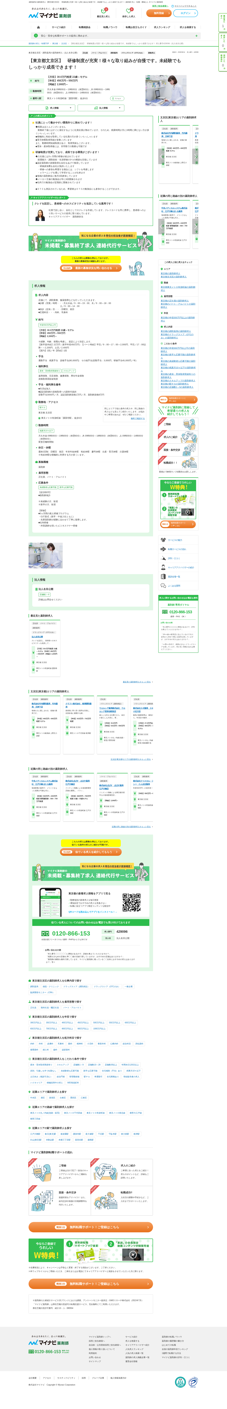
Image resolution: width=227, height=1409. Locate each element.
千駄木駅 (113, 1134)
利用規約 (93, 1353)
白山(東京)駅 (36, 1140)
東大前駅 (125, 1134)
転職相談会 (84, 27)
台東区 (63, 1098)
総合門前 (61, 1076)
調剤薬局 (34, 986)
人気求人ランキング (134, 1349)
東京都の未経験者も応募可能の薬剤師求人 (178, 363)
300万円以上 (36, 1022)
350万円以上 (51, 1022)
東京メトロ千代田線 (73, 1113)
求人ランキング (162, 27)
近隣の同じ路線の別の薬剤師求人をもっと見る (131, 827)
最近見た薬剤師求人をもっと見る (137, 682)
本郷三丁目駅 (65, 1140)
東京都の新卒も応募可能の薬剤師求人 (178, 356)
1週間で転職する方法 (171, 1353)
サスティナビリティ (66, 1378)
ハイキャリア (36, 1083)
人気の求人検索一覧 (134, 1353)
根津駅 (137, 1134)
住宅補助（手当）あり (112, 1071)
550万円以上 (114, 1022)
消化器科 (139, 1044)
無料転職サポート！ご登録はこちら (87, 1227)
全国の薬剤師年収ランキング (175, 1349)
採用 (84, 1378)
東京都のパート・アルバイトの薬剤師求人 (178, 305)
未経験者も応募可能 (48, 487)
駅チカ (42, 407)
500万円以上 (99, 1022)
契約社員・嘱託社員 (50, 1007)
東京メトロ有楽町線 (96, 1113)
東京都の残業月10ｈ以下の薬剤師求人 (178, 369)
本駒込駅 (50, 1140)
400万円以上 (67, 1022)
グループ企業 (98, 1378)
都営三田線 (35, 1119)
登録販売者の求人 (131, 1076)
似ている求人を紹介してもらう (87, 852)
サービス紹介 (59, 27)
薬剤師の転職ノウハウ (172, 1337)
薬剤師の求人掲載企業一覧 (137, 1357)
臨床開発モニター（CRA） (42, 992)
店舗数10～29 (94, 1065)
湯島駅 (91, 1140)
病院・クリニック (51, 986)
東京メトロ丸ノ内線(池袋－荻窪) (45, 1113)
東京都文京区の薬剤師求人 (174, 276)
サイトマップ (95, 1361)
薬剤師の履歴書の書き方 (173, 1341)
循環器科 (34, 1050)
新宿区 (52, 1098)
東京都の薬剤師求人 (170, 273)
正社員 (33, 1007)
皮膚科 (50, 1044)
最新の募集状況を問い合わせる (87, 268)
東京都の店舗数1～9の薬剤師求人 (177, 387)
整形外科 (102, 1044)
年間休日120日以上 (130, 1065)
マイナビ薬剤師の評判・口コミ (176, 1357)
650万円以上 (36, 1028)
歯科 (55, 1050)
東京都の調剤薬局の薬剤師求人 (176, 331)
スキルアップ (68, 371)
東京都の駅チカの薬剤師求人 (175, 384)
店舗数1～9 (44, 594)
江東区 (84, 1098)
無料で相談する (138, 418)
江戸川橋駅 (35, 1134)
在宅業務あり (113, 1076)
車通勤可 (98, 1076)
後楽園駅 (65, 1134)
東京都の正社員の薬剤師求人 (175, 300)
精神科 (80, 1044)
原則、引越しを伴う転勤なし (43, 1071)
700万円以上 (51, 1028)
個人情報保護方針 (118, 1378)
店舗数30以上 (111, 1065)
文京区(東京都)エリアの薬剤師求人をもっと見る (131, 759)
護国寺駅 (77, 1134)
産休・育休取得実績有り (50, 371)
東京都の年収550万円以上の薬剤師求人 (178, 319)
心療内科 (114, 1044)
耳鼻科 (61, 1044)
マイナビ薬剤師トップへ (100, 1337)
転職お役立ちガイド (136, 27)
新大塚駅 (90, 1134)
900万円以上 (83, 1028)
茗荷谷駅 (79, 1140)
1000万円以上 (99, 1028)
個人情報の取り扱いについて (102, 1349)
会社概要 (33, 1378)
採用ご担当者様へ (160, 6)
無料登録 (159, 13)
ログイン (186, 13)
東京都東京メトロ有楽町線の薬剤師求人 (178, 289)
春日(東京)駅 (50, 1134)
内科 (32, 1044)
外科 (41, 1044)
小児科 (90, 1044)
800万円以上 (67, 1028)
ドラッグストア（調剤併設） (76, 986)
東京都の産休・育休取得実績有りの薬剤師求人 (178, 376)
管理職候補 (74, 1076)
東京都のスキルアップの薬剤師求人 (178, 380)
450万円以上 (83, 1022)
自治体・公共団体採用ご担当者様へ (105, 1345)
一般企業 (129, 986)
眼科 (70, 1044)
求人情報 (54, 108)
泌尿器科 (66, 1050)
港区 (43, 1098)
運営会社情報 (131, 1361)
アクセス (117, 98)
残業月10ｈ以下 (46, 431)
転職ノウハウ (110, 27)
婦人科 (46, 1050)
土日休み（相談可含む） (41, 1076)
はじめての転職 (169, 1345)
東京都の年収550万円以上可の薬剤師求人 (178, 350)
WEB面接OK (73, 1083)
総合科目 (127, 1044)
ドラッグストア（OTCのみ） (107, 986)
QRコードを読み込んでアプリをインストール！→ (93, 912)
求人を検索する (188, 27)
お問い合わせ (95, 1357)
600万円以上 (130, 1022)
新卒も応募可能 (66, 487)
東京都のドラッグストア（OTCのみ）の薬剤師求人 (177, 336)
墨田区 (73, 1098)
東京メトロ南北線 (117, 1113)
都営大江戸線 (136, 1113)
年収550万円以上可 (48, 325)
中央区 (33, 1098)
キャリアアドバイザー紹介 (137, 1345)
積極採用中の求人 (55, 1083)
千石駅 (101, 1134)
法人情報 (103, 108)
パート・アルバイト (72, 1007)
